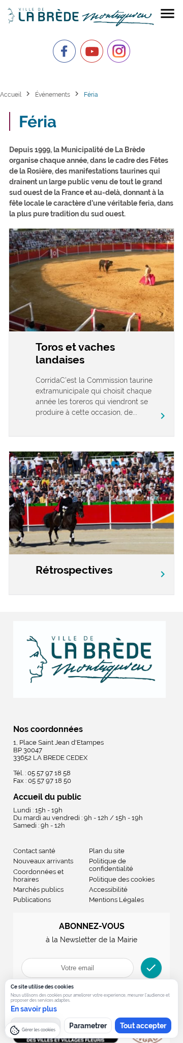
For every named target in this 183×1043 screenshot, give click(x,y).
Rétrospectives (74, 569)
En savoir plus (34, 1009)
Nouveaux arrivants (43, 861)
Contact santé (34, 851)
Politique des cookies (122, 879)
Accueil (10, 94)
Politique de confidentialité (111, 864)
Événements (52, 94)
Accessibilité (108, 889)
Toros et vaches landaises (75, 353)
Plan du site (107, 851)
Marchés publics (38, 889)
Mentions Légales (116, 900)
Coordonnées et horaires (38, 875)
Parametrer (88, 1026)
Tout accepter (143, 1026)
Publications (32, 900)
